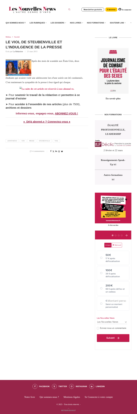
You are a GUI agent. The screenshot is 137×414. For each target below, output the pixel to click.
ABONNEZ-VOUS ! (66, 113)
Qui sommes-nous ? (16, 23)
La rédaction (18, 52)
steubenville (44, 141)
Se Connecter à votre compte (99, 397)
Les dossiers (57, 23)
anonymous (12, 141)
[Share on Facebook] (50, 151)
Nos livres (75, 23)
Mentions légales (72, 397)
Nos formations (95, 23)
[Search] (69, 9)
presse (31, 141)
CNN (23, 141)
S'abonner (111, 9)
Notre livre (29, 397)
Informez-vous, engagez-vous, (35, 113)
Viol (56, 141)
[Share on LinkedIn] (56, 151)
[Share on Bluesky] (62, 151)
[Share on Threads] (59, 151)
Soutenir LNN (117, 23)
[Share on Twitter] (53, 151)
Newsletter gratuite (93, 9)
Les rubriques (37, 23)
